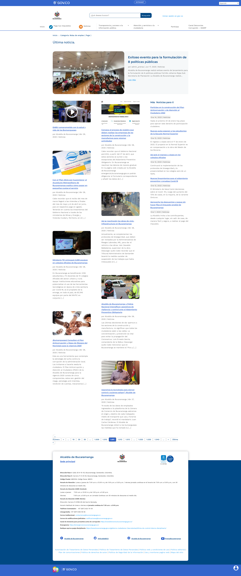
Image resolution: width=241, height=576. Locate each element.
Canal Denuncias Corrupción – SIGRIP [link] (197, 26)
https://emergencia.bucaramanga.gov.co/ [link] (84, 525)
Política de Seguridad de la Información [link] (126, 552)
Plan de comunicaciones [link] (69, 552)
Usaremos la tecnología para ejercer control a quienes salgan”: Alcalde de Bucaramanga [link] (118, 392)
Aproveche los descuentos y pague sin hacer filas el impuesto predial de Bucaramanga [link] (168, 205)
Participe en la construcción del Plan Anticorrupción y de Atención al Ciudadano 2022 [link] (167, 110)
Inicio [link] (42, 27)
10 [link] (73, 440)
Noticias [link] (161, 67)
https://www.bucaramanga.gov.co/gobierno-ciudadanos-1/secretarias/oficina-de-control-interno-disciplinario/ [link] (126, 528)
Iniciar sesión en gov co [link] (173, 16)
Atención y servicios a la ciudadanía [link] (144, 26)
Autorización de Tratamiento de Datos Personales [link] (76, 550)
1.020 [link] (140, 440)
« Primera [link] (56, 438)
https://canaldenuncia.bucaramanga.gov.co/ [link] (116, 522)
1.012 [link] (120, 440)
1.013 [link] (128, 440)
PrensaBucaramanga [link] (173, 539)
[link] (61, 4)
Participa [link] (175, 27)
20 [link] (79, 440)
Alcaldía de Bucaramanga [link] (67, 134)
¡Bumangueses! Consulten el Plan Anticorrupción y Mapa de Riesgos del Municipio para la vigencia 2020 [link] (70, 343)
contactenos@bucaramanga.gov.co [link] (88, 515)
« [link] (63, 440)
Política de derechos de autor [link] (94, 552)
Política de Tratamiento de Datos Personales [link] (119, 550)
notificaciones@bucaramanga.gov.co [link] (99, 518)
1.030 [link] (148, 440)
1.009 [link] (97, 440)
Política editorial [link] (178, 550)
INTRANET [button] (140, 2)
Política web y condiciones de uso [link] (154, 550)
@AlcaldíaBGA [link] (103, 539)
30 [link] (85, 440)
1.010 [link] (105, 440)
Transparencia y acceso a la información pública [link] (111, 26)
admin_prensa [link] (138, 67)
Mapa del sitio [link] (177, 552)
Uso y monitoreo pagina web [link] (157, 552)
